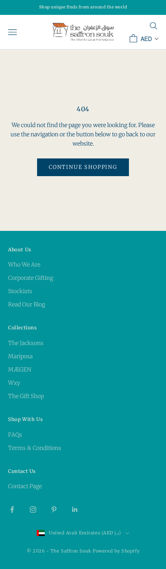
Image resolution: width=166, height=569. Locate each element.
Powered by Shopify (116, 551)
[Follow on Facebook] (12, 509)
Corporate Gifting (30, 277)
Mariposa (20, 356)
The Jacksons (26, 343)
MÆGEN (19, 369)
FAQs (15, 434)
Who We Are (24, 264)
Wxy (14, 382)
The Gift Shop (26, 396)
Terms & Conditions (34, 448)
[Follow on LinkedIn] (75, 509)
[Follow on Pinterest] (54, 509)
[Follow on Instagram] (33, 509)
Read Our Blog (26, 304)
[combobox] (149, 39)
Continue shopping (83, 167)
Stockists (20, 291)
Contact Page (25, 486)
